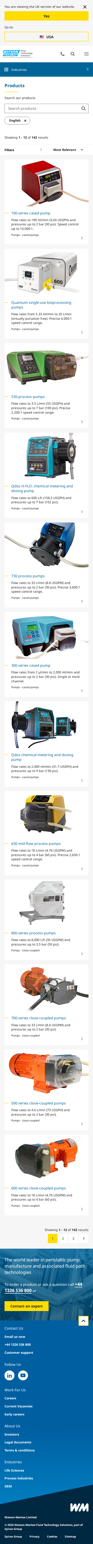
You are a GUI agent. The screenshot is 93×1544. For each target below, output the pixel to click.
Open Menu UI (86, 54)
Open (73, 54)
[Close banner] (84, 6)
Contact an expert (26, 1306)
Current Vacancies (19, 1406)
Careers (10, 1398)
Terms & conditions (20, 1450)
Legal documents (18, 1442)
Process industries (19, 1478)
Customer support (19, 1352)
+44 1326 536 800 (18, 1344)
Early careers (14, 1414)
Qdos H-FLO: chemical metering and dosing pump (42, 488)
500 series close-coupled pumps (38, 1103)
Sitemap (70, 1536)
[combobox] (42, 108)
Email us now (15, 1337)
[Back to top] (83, 1321)
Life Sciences (14, 1470)
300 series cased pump (30, 665)
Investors (12, 1434)
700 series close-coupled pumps (38, 1017)
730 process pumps (28, 575)
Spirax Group (13, 1536)
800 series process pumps (33, 933)
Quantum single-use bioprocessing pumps (41, 305)
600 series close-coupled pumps (38, 1188)
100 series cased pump (30, 213)
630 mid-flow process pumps (36, 843)
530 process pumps (28, 396)
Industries (19, 70)
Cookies (52, 1536)
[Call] (62, 54)
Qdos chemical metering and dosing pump (42, 757)
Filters (9, 150)
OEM (8, 1486)
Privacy (35, 1536)
